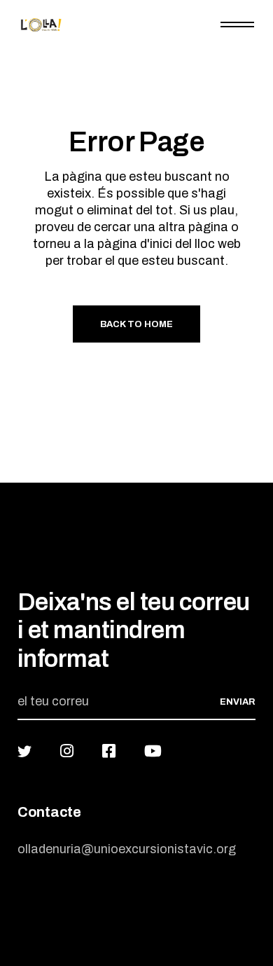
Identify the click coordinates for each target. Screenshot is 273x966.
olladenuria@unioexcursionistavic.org (127, 849)
